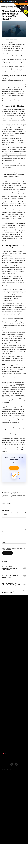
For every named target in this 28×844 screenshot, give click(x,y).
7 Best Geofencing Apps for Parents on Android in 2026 (11, 591)
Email (3, 537)
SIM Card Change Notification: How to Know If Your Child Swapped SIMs (11, 584)
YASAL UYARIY (7, 772)
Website (3, 542)
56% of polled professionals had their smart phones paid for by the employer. (13, 427)
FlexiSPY (7, 39)
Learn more (14, 468)
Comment (4, 516)
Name (3, 531)
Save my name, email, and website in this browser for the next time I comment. (14, 549)
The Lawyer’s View (13, 39)
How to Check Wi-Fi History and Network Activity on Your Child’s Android (9, 568)
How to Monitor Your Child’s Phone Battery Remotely (11, 576)
